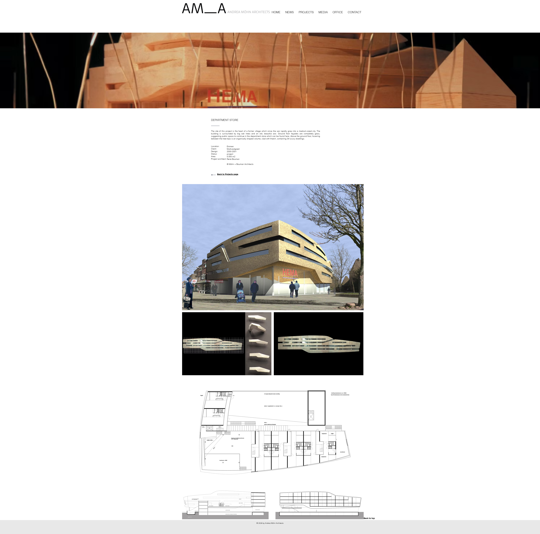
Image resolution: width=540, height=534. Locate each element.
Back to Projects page (227, 174)
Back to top (369, 518)
